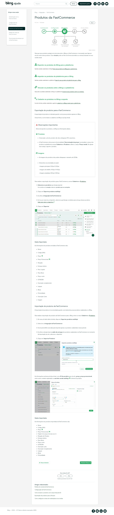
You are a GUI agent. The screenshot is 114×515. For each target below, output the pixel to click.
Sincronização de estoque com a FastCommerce (16, 39)
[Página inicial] (13, 5)
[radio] (60, 476)
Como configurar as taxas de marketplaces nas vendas (49, 498)
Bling (36, 12)
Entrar (73, 3)
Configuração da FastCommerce (13, 23)
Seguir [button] (92, 22)
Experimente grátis (85, 3)
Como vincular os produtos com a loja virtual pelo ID (48, 492)
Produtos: (83, 181)
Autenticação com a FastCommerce (14, 17)
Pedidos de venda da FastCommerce (14, 33)
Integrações (42, 12)
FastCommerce (50, 12)
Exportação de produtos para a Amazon (45, 495)
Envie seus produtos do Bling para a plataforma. (65, 69)
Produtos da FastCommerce (16, 28)
